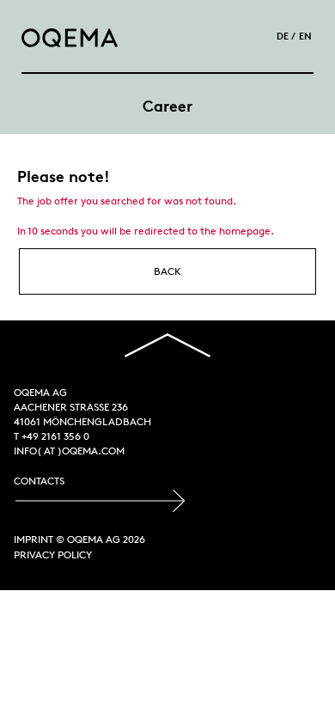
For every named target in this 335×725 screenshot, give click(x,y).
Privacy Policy (53, 554)
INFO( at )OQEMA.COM (69, 450)
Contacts (39, 480)
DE (283, 35)
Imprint (33, 539)
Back (167, 271)
